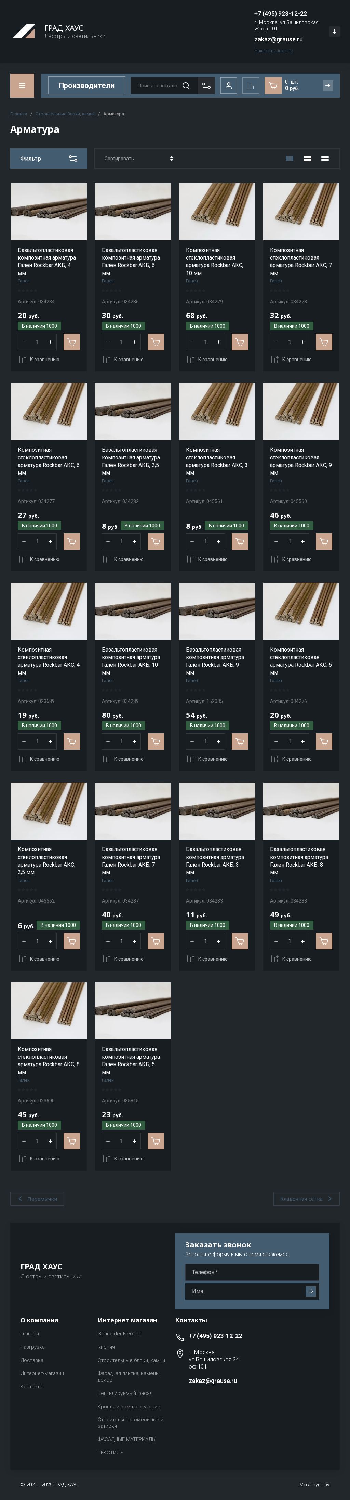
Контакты (32, 1387)
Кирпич (106, 1347)
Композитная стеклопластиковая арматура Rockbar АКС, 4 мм (49, 661)
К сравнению (44, 359)
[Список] (307, 158)
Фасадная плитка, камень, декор (129, 1376)
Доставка (32, 1360)
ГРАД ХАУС (63, 28)
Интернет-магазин (42, 1373)
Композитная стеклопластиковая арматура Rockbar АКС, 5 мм (301, 661)
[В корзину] (72, 342)
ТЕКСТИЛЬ (110, 1453)
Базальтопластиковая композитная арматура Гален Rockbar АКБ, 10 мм (131, 661)
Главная (18, 113)
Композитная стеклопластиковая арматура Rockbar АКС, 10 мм (214, 261)
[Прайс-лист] (325, 158)
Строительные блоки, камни (65, 113)
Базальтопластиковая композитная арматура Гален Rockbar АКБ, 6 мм (131, 261)
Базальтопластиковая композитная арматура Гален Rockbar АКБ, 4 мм (47, 261)
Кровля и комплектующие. (130, 1406)
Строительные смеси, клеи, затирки (131, 1422)
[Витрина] (289, 158)
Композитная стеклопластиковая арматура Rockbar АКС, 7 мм (301, 261)
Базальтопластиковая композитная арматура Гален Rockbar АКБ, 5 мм (131, 1060)
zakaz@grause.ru (278, 39)
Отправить (311, 1291)
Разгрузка (33, 1347)
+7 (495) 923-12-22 (280, 13)
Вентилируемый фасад (125, 1393)
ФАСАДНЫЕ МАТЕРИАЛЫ (127, 1439)
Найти (185, 85)
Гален (24, 280)
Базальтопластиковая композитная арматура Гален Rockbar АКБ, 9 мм (215, 661)
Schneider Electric (119, 1334)
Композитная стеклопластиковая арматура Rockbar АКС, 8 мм (49, 1060)
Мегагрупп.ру (314, 1484)
